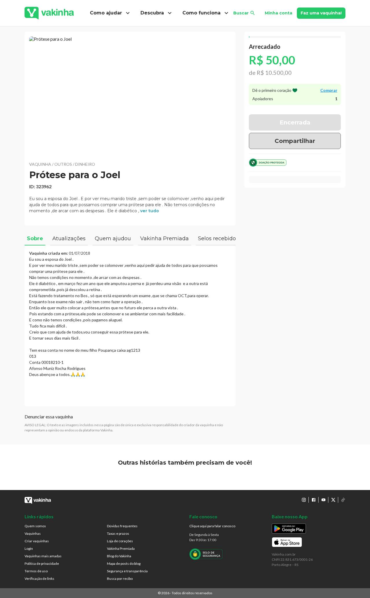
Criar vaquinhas (37, 541)
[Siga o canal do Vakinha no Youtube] (323, 500)
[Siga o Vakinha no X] (333, 500)
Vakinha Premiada (121, 548)
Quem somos (35, 526)
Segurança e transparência (127, 571)
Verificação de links (39, 578)
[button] (130, 95)
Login (29, 548)
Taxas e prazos (118, 533)
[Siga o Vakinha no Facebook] (313, 500)
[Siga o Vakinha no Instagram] (303, 500)
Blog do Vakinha (119, 556)
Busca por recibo (120, 578)
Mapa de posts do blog (123, 563)
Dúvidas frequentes (122, 526)
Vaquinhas (33, 533)
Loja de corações (120, 541)
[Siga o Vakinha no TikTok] (343, 500)
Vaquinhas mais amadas (43, 556)
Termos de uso (36, 571)
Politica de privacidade (42, 563)
